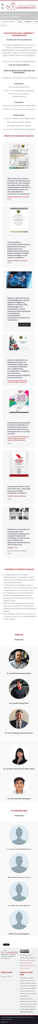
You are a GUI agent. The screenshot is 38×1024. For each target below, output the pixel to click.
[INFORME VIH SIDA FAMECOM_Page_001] (19, 464)
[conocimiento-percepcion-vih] (19, 220)
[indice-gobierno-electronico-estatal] (19, 279)
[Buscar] (2, 8)
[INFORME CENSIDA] (19, 514)
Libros (20, 21)
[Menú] (2, 4)
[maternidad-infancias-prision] (19, 156)
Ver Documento (24, 324)
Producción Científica (8, 21)
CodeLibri (10, 1022)
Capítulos (28, 21)
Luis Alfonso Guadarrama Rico (9, 14)
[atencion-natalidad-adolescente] (19, 402)
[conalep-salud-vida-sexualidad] (19, 343)
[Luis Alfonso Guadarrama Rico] (21, 6)
